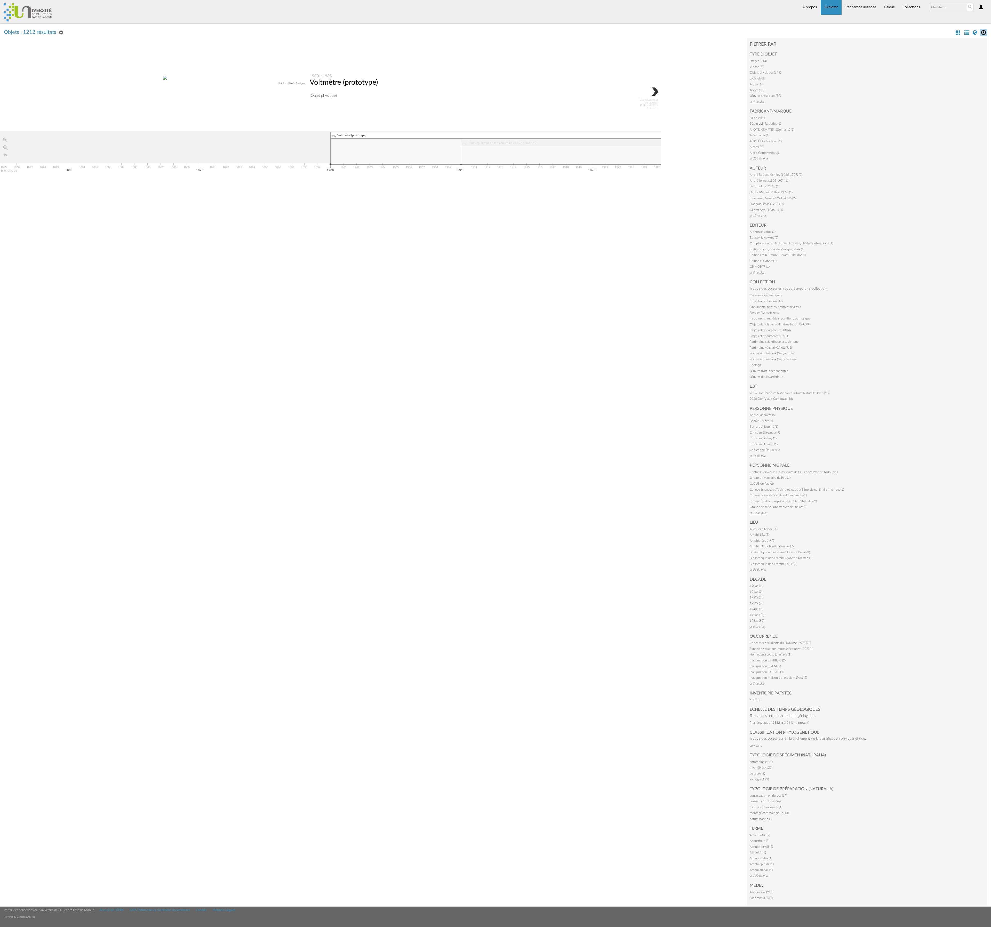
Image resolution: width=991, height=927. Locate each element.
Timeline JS (10, 170)
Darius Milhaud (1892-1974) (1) (771, 192)
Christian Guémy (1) (763, 438)
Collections (911, 7)
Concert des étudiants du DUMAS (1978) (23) (780, 642)
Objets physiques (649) (765, 72)
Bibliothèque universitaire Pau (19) (773, 563)
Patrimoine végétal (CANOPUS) (771, 347)
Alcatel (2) (756, 146)
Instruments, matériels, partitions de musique (780, 318)
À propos (809, 7)
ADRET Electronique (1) (766, 141)
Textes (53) (757, 90)
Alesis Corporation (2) (764, 152)
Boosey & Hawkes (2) (764, 237)
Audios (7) (756, 84)
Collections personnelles (766, 301)
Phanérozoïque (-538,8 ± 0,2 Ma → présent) (779, 722)
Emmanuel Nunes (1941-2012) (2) (773, 198)
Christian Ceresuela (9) (765, 432)
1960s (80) (757, 620)
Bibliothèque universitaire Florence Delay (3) (780, 552)
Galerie (889, 7)
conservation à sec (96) (765, 801)
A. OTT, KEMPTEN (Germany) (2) (772, 129)
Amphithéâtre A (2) (762, 540)
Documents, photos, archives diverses (775, 306)
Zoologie (756, 364)
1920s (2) (756, 597)
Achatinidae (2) (760, 835)
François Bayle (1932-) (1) (767, 203)
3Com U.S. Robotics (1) (765, 123)
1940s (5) (756, 609)
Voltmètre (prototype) (344, 82)
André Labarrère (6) (763, 415)
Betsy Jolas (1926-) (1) (764, 186)
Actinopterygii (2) (761, 846)
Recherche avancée (860, 7)
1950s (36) (757, 615)
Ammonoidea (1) (761, 858)
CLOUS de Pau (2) (762, 483)
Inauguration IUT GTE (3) (767, 672)
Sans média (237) (761, 897)
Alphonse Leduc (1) (763, 231)
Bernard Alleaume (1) (764, 426)
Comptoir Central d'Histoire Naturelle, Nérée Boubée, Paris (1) (791, 243)
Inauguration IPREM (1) (765, 666)
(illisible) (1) (757, 117)
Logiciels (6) (757, 78)
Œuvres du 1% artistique (766, 376)
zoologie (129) (759, 779)
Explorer (831, 7)
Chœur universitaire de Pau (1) (770, 477)
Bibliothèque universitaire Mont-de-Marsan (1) (781, 558)
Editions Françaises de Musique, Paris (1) (777, 249)
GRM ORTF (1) (760, 266)
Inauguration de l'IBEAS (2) (768, 660)
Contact (201, 910)
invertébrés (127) (761, 767)
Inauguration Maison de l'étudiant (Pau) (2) (778, 677)
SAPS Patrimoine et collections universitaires (160, 910)
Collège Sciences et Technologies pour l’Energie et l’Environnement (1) (797, 489)
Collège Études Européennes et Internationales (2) (783, 501)
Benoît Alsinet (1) (761, 420)
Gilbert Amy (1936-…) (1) (766, 209)
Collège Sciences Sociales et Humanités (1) (778, 495)
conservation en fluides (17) (768, 795)
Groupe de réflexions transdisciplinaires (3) (778, 506)
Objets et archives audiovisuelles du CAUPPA (780, 324)
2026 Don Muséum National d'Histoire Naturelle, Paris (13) (789, 393)
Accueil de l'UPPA (112, 910)
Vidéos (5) (756, 66)
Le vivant (756, 745)
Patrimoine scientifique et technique (774, 341)
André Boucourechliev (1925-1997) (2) (776, 174)
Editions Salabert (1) (763, 260)
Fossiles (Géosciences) (764, 312)
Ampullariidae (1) (761, 870)
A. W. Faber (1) (759, 135)
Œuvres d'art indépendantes (769, 370)
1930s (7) (756, 603)
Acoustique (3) (759, 840)
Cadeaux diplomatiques (766, 295)
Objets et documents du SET (769, 336)
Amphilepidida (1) (762, 864)
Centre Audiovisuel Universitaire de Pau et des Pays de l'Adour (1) (794, 472)
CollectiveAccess (26, 917)
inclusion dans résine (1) (766, 807)
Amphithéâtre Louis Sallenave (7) (772, 546)
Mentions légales (224, 910)
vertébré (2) (757, 773)
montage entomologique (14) (769, 812)
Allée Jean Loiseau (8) (764, 529)
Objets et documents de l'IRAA (770, 330)
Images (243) (758, 60)
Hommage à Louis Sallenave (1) (770, 654)
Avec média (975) (761, 892)
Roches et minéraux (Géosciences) (773, 359)
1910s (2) (756, 591)
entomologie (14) (761, 761)
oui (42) (755, 699)
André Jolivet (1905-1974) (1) (769, 180)
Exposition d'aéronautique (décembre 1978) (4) (781, 648)
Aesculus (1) (758, 852)
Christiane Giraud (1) (764, 444)
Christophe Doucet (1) (765, 449)
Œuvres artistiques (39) (765, 95)
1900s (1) (756, 585)
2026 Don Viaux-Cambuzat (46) (771, 398)
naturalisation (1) (761, 818)
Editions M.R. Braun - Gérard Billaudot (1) (778, 255)
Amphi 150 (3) (759, 534)
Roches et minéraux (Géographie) (772, 353)
